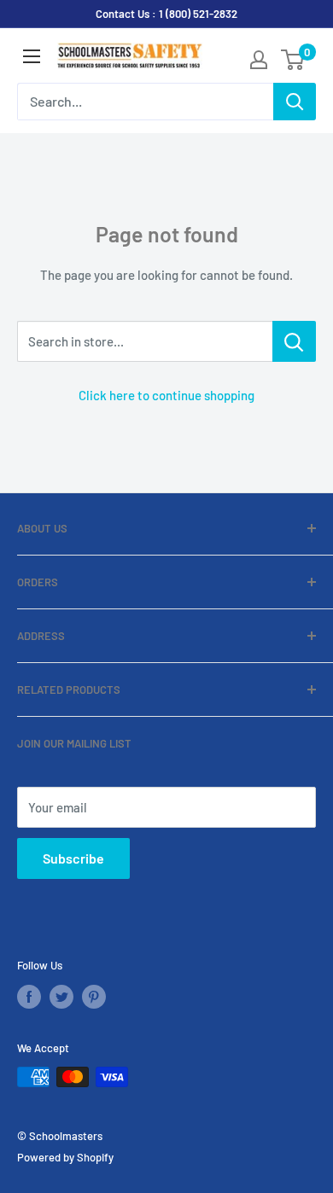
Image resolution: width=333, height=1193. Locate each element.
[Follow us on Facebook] (29, 997)
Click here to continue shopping (166, 395)
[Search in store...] (294, 341)
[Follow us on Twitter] (61, 997)
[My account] (258, 59)
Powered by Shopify (65, 1157)
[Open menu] (31, 56)
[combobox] (145, 101)
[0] (293, 59)
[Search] (294, 101)
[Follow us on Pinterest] (94, 997)
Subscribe (73, 858)
